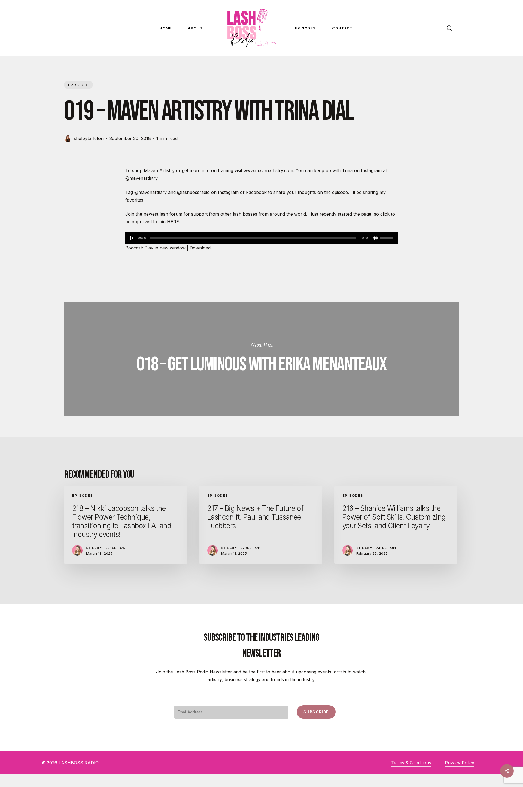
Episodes (78, 85)
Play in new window (165, 248)
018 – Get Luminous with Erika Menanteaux (261, 359)
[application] (261, 238)
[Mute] (375, 238)
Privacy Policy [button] (459, 762)
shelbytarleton (89, 138)
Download (200, 248)
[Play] (132, 238)
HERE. (173, 221)
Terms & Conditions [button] (411, 762)
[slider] (387, 236)
